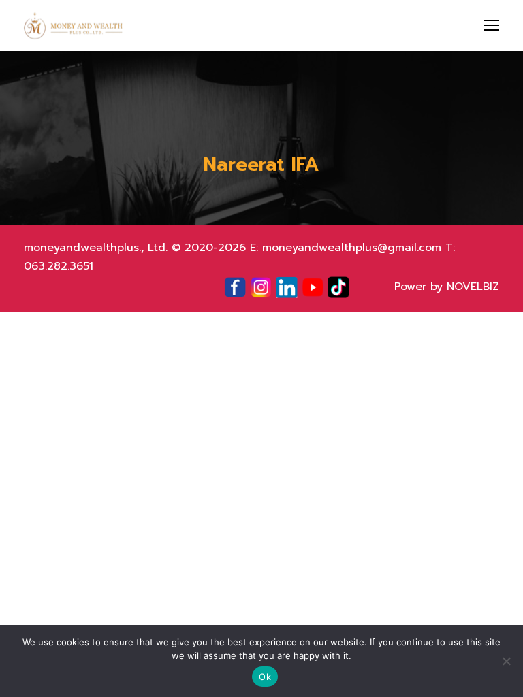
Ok (265, 676)
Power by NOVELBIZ (446, 286)
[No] (506, 661)
